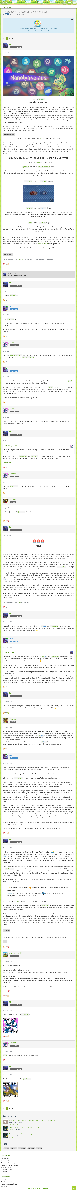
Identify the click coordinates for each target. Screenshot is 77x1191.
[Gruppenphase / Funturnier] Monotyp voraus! (24, 1127)
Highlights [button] (7, 930)
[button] (74, 3)
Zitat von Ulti (9, 652)
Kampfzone (12, 1131)
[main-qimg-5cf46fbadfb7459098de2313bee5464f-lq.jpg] (38, 194)
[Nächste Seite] (12, 38)
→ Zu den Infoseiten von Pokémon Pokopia (39, 31)
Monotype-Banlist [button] (9, 134)
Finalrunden (22, 1148)
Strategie (13, 1148)
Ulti (13, 14)
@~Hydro (17, 901)
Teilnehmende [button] (8, 254)
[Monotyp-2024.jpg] (38, 76)
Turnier (6, 1148)
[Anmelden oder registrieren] (69, 3)
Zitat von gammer (11, 445)
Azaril (43, 223)
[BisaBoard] (4, 3)
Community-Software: (38, 1188)
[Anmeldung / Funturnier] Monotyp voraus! (23, 1134)
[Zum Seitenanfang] (74, 1188)
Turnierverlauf (7, 463)
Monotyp (39, 1148)
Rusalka (40, 162)
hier (41, 138)
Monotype (31, 1148)
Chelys (44, 181)
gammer (26, 167)
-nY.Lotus (29, 181)
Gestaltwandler (45, 167)
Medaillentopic (43, 244)
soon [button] (5, 942)
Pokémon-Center (14, 1124)
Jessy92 (29, 208)
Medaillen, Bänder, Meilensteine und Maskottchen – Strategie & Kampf (33, 1120)
